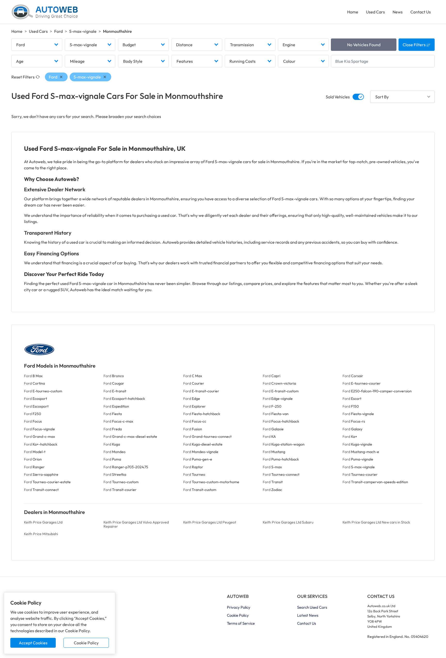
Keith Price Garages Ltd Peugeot (209, 522)
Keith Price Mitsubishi (41, 534)
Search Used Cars (312, 607)
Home (352, 11)
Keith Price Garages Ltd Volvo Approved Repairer (136, 524)
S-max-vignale (83, 31)
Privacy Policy (238, 607)
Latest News (307, 615)
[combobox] (36, 44)
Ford (58, 31)
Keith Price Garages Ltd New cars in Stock (376, 522)
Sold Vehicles (338, 96)
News (398, 11)
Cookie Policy (86, 642)
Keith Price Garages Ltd (43, 522)
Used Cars (375, 11)
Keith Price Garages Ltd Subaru (288, 522)
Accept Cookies (33, 642)
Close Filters (414, 44)
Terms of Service (241, 623)
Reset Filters (23, 77)
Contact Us (420, 11)
